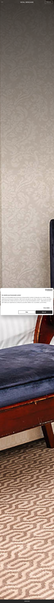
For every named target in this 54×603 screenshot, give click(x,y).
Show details (47, 307)
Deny (27, 312)
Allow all (44, 312)
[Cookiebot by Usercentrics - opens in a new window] (46, 290)
